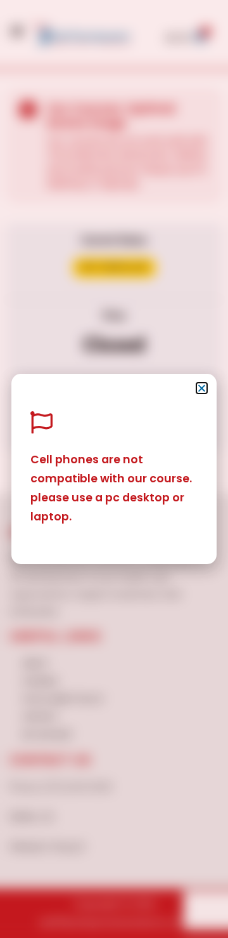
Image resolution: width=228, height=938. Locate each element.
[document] (114, 469)
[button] (201, 388)
